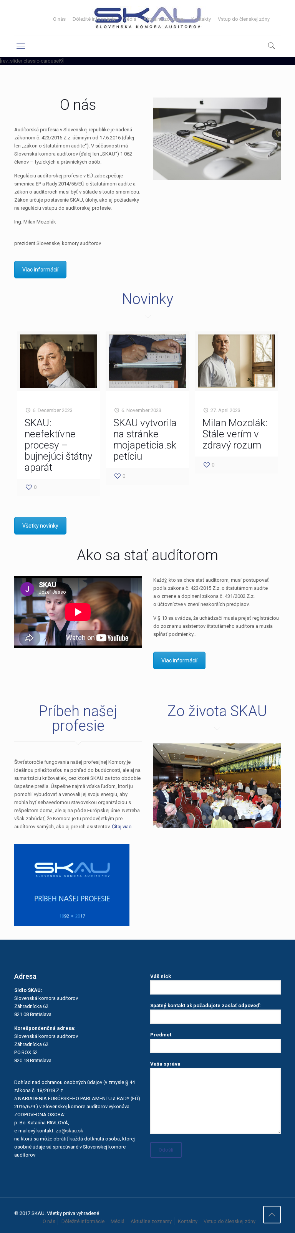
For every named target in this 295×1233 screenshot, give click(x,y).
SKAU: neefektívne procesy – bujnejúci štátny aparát (58, 445)
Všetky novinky (40, 526)
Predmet (160, 1035)
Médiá (129, 19)
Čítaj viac (121, 826)
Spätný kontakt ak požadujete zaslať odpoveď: (205, 1005)
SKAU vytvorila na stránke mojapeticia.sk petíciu (145, 439)
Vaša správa (165, 1064)
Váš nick (160, 976)
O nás (59, 19)
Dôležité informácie (94, 19)
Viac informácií (40, 269)
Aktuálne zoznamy (163, 19)
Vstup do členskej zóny (244, 19)
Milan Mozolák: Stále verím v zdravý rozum (235, 434)
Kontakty (201, 19)
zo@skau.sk (69, 1131)
